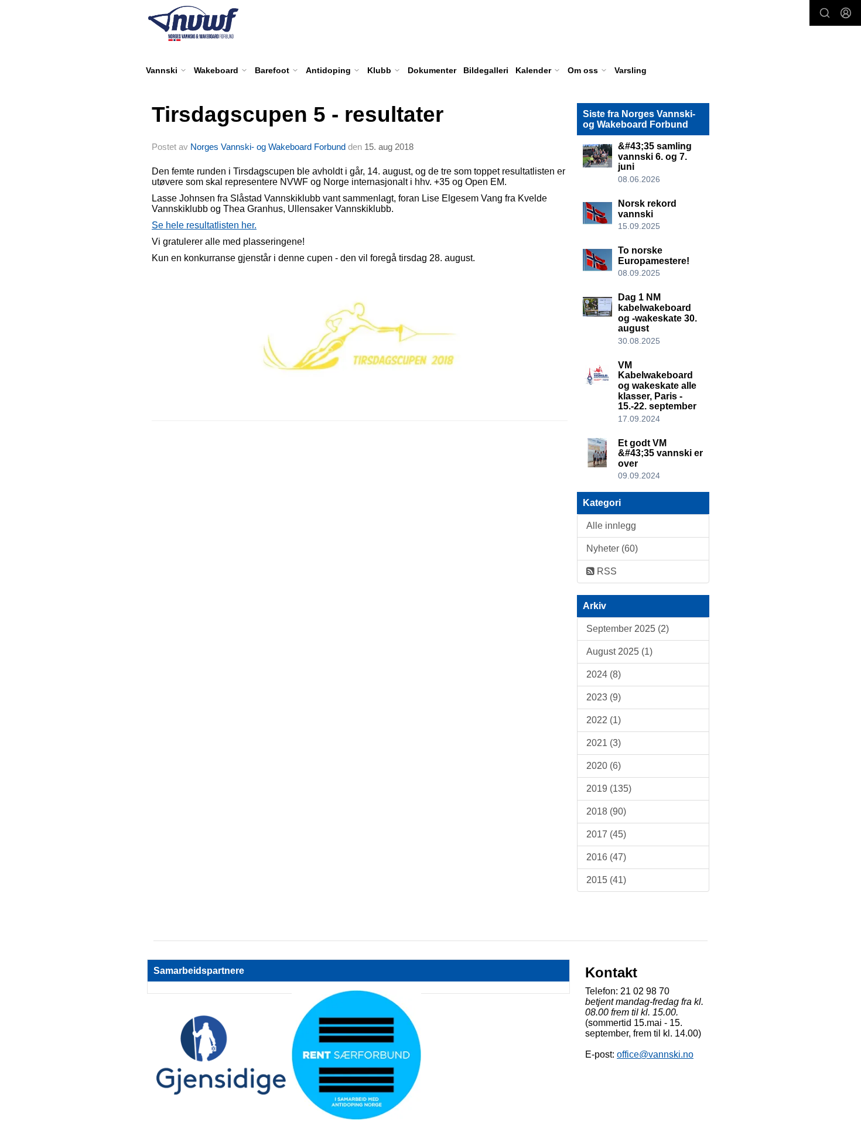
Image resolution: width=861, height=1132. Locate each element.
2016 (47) (606, 857)
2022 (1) (603, 720)
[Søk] (824, 12)
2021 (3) (603, 743)
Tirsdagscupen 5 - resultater (297, 114)
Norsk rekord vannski (647, 209)
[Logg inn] (845, 12)
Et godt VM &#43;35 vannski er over (660, 453)
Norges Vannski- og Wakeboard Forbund (268, 147)
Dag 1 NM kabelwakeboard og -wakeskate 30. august (657, 312)
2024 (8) (603, 674)
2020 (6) (603, 766)
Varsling (630, 70)
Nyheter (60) (612, 548)
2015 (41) (606, 880)
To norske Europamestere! (653, 255)
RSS (605, 571)
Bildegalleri (485, 70)
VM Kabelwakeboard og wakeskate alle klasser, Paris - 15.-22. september (657, 385)
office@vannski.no (655, 1054)
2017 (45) (606, 834)
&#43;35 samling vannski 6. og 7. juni (655, 156)
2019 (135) (608, 789)
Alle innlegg (611, 526)
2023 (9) (603, 697)
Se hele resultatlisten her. (204, 225)
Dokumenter (432, 70)
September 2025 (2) (627, 629)
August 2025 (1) (619, 651)
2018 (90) (606, 811)
